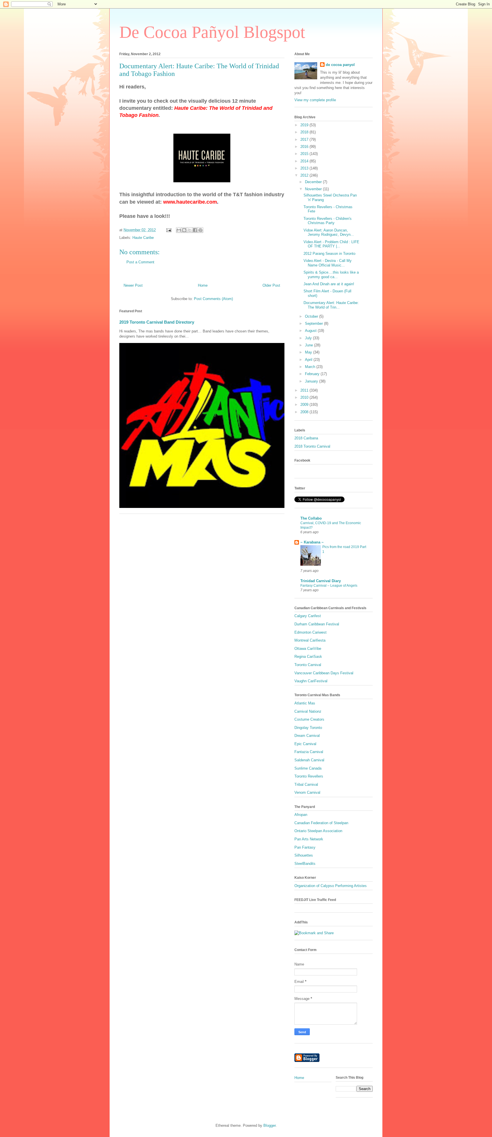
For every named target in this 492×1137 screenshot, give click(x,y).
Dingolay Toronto (308, 727)
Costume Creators (309, 719)
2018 (304, 132)
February (313, 374)
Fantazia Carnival (308, 752)
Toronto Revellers (308, 776)
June (309, 345)
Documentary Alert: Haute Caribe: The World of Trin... (331, 305)
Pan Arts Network (308, 839)
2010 (304, 397)
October (312, 316)
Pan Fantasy (304, 847)
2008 (304, 412)
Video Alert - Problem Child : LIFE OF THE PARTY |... (331, 244)
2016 (304, 146)
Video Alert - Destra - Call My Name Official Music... (328, 263)
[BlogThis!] (184, 230)
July (309, 338)
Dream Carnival (307, 735)
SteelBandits (304, 863)
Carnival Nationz (307, 711)
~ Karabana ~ (312, 542)
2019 (304, 125)
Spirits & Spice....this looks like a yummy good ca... (331, 274)
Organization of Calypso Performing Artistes (330, 886)
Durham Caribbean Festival (316, 624)
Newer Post (133, 285)
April (309, 359)
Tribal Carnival (306, 784)
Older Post (271, 285)
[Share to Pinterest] (200, 230)
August (311, 330)
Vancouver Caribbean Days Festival (323, 673)
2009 (304, 404)
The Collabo (311, 518)
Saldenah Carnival (309, 760)
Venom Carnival (307, 792)
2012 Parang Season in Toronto (329, 253)
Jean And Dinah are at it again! (329, 284)
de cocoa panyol (340, 65)
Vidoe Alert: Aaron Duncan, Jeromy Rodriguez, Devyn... (329, 232)
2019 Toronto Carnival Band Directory (156, 322)
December (314, 182)
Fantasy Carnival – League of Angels (328, 586)
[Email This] (179, 230)
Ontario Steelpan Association (318, 831)
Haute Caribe (143, 237)
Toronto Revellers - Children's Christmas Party (328, 220)
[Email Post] (168, 230)
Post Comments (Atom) (213, 299)
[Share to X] (189, 230)
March (310, 367)
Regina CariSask (308, 656)
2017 (304, 139)
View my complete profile (315, 100)
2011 (304, 390)
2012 (304, 175)
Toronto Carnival (307, 665)
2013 (304, 168)
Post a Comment (140, 262)
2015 (304, 154)
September (314, 323)
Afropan (300, 815)
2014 (304, 161)
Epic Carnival (305, 744)
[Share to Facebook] (195, 230)
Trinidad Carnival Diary (320, 581)
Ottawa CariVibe (307, 648)
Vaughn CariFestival (310, 681)
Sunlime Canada (307, 768)
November (314, 189)
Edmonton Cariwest (310, 632)
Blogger (269, 1125)
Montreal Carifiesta (309, 640)
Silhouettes (303, 855)
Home (203, 285)
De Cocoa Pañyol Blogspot (212, 32)
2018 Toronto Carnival (312, 446)
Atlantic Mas (304, 703)
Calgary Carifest (307, 616)
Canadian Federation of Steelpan (321, 823)
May (309, 352)
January (312, 381)
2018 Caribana (306, 438)
